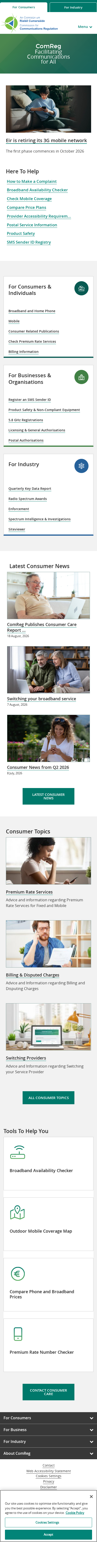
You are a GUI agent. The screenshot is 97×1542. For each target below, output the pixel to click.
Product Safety (21, 233)
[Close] (91, 1496)
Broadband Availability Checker (37, 190)
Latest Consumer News (48, 796)
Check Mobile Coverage (29, 198)
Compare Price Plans (26, 207)
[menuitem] (23, 7)
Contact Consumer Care (48, 1392)
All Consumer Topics (48, 1097)
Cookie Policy (75, 1513)
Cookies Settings (48, 1476)
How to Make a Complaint (32, 181)
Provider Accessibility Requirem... (39, 216)
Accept (48, 1534)
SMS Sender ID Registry (29, 242)
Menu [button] (83, 26)
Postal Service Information (32, 225)
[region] (48, 1516)
